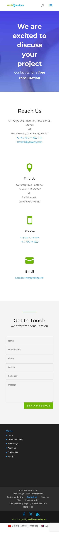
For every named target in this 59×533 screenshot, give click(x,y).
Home (10, 435)
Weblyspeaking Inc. (37, 519)
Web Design (13, 443)
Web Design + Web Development (28, 493)
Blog (19, 500)
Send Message (38, 405)
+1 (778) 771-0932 (28, 137)
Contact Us (13, 452)
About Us (12, 448)
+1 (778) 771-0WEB (29, 237)
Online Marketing (15, 439)
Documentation (32, 500)
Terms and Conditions (28, 490)
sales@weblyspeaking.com (30, 277)
